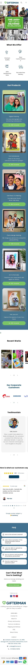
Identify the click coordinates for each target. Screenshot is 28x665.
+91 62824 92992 (15, 649)
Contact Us (14, 616)
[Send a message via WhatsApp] (24, 661)
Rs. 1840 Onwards (14, 204)
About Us (14, 618)
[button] (2, 2)
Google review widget (13, 513)
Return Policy (14, 632)
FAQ (14, 629)
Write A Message (14, 585)
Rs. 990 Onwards (14, 164)
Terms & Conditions (14, 624)
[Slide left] (10, 375)
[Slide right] (17, 375)
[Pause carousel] (14, 508)
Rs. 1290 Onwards (14, 244)
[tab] (3, 506)
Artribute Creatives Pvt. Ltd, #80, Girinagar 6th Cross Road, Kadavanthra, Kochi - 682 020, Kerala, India (14, 641)
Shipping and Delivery (14, 627)
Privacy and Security (14, 621)
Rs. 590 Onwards (14, 283)
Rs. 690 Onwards (14, 323)
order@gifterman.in (15, 646)
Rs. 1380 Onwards (14, 125)
